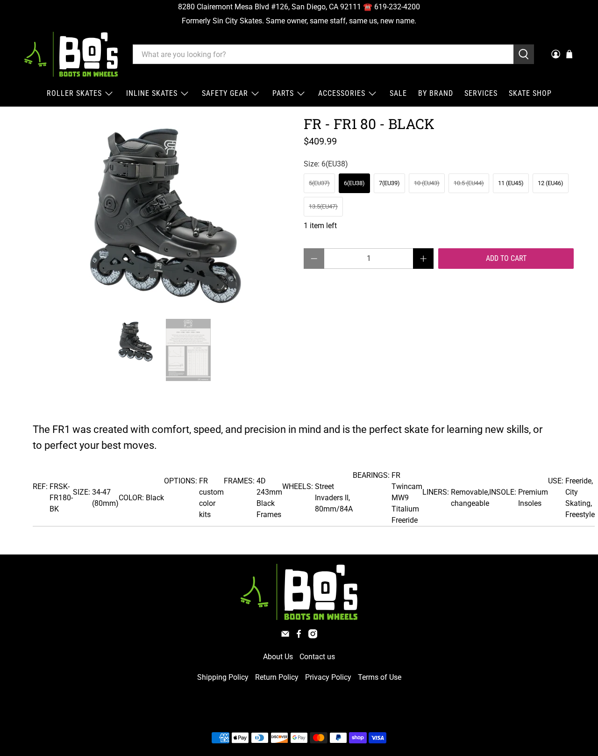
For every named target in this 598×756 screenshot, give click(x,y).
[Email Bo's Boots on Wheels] (285, 636)
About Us (278, 656)
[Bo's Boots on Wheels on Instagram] (312, 636)
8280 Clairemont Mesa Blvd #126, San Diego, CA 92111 (269, 6)
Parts (283, 93)
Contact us (317, 656)
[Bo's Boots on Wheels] (71, 54)
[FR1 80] (158, 213)
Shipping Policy (223, 677)
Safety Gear (225, 93)
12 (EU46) (550, 183)
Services (481, 93)
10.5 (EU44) (469, 183)
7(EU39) (389, 183)
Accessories (341, 93)
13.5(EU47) (323, 206)
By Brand (435, 93)
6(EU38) (354, 183)
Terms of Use (379, 677)
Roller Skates (74, 93)
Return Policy (277, 677)
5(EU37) (319, 183)
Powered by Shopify (339, 715)
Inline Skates (152, 93)
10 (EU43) (427, 183)
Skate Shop (530, 93)
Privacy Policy (328, 677)
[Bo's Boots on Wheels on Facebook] (298, 636)
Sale (398, 93)
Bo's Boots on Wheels (282, 715)
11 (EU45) (511, 183)
